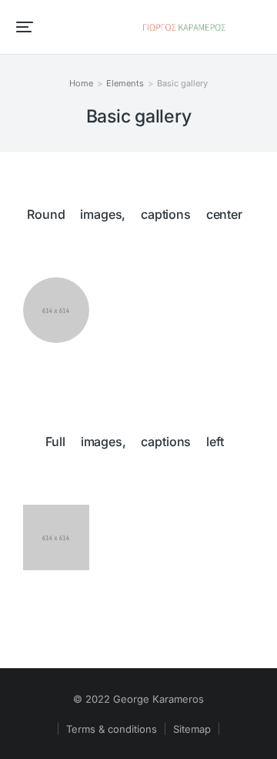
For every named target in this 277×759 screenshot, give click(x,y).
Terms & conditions (111, 729)
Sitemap (192, 729)
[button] (24, 27)
